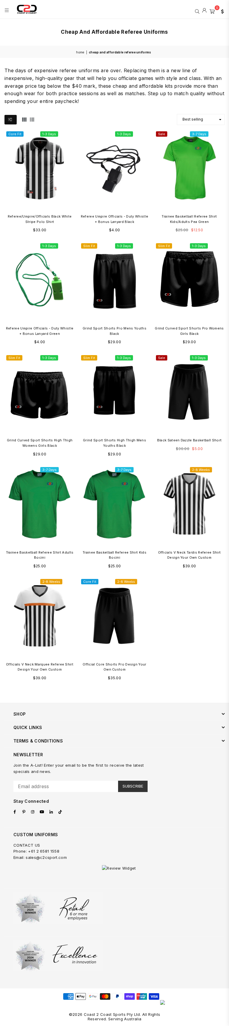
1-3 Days (49, 134)
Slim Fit (89, 246)
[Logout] (204, 10)
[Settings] (221, 10)
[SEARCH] (197, 10)
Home (80, 52)
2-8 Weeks (201, 470)
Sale (161, 134)
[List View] (32, 119)
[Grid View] (24, 119)
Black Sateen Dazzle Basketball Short (189, 440)
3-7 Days (199, 134)
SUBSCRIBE (133, 786)
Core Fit (14, 134)
